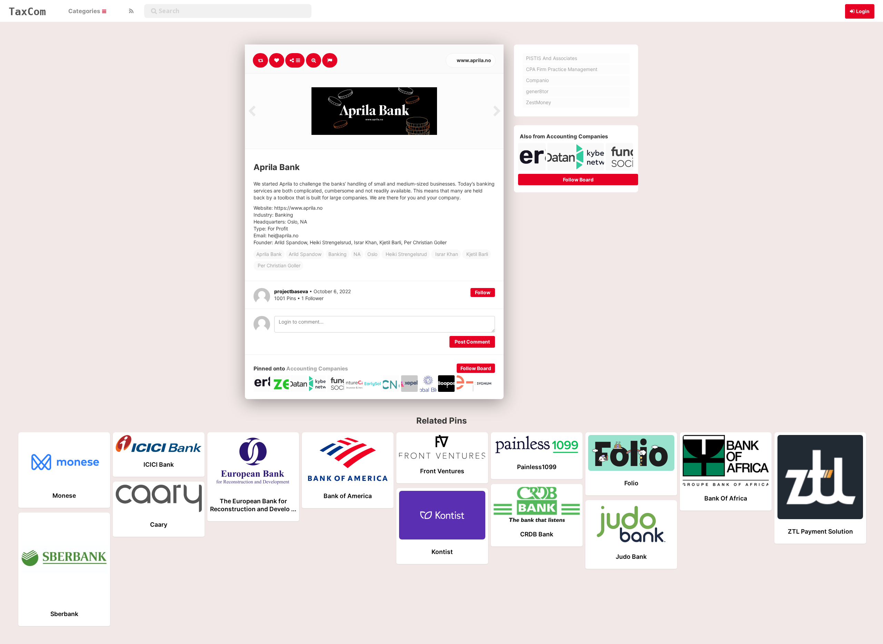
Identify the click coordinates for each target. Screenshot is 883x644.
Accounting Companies (317, 368)
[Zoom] (313, 60)
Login (863, 11)
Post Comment (472, 342)
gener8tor (537, 91)
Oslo (372, 254)
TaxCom (27, 11)
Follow (482, 292)
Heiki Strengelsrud (405, 254)
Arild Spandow (305, 254)
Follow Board (475, 368)
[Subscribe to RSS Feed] (130, 11)
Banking (337, 254)
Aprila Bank (269, 254)
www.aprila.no (473, 60)
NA (357, 254)
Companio (537, 80)
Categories (84, 11)
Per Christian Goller (278, 265)
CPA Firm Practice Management (561, 69)
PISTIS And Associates (551, 58)
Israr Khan (446, 254)
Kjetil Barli (476, 254)
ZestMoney (538, 102)
